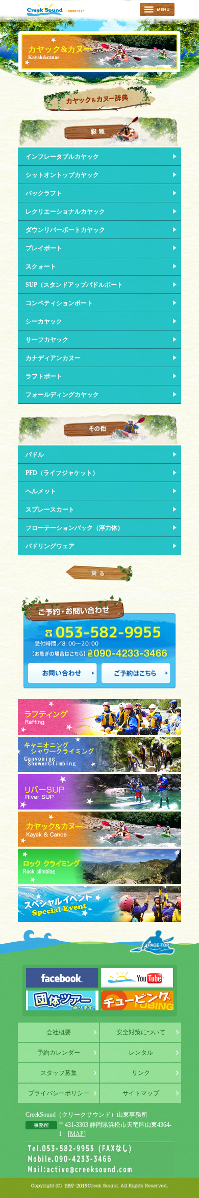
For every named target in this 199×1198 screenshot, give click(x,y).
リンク (141, 1072)
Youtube (137, 978)
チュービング (137, 1000)
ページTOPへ (153, 942)
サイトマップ (140, 1093)
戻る (99, 573)
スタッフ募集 (58, 1072)
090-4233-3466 (127, 652)
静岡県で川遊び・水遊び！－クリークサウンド (55, 9)
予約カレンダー (58, 1052)
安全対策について (140, 1032)
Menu (157, 9)
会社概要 (58, 1032)
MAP (77, 1133)
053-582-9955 (97, 631)
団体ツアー (62, 1000)
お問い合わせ (62, 673)
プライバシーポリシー (58, 1093)
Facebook (62, 978)
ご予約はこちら (136, 673)
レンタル (141, 1052)
